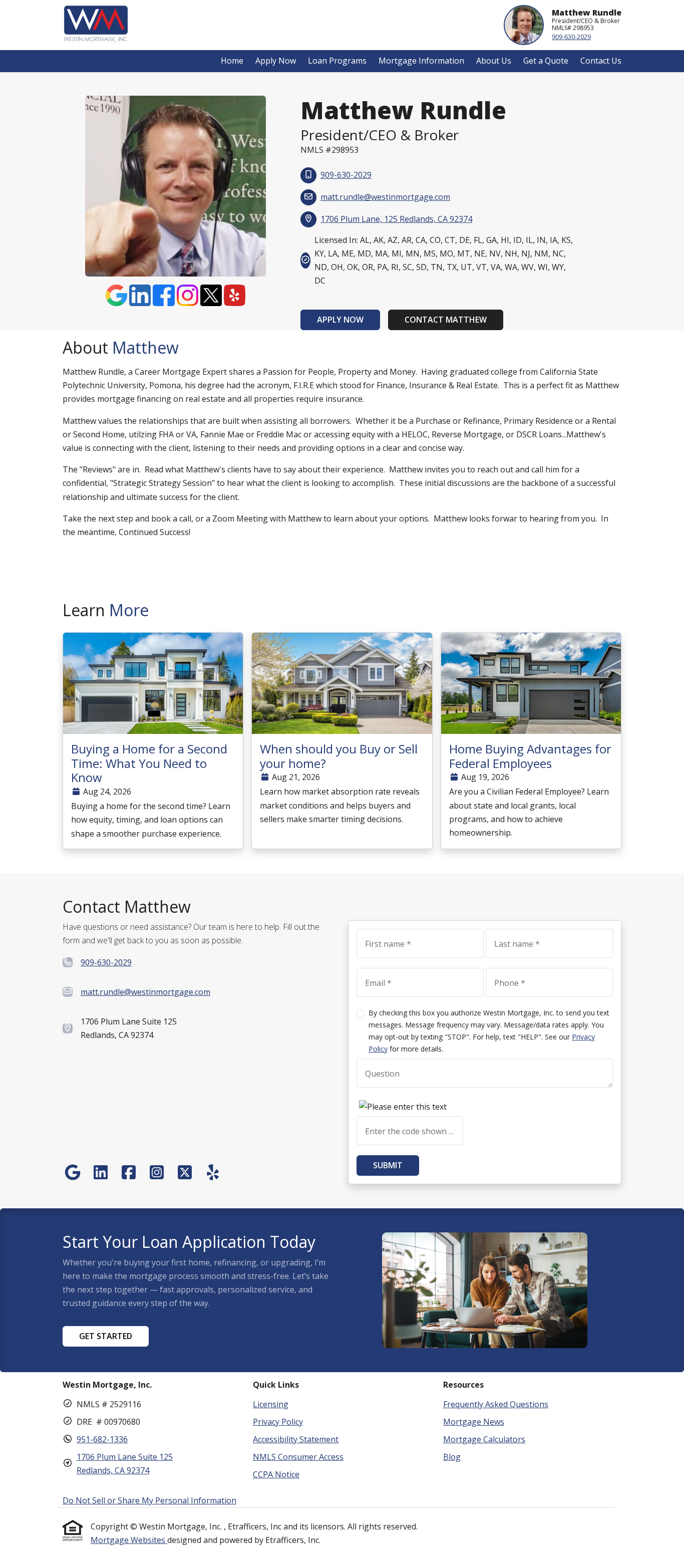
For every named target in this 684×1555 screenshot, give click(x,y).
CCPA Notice (276, 1474)
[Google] (117, 291)
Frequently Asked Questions (495, 1404)
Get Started (105, 1336)
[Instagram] (188, 291)
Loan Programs (337, 60)
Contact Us (600, 60)
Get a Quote (545, 60)
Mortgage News (473, 1421)
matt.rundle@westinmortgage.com (385, 196)
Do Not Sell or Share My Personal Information (149, 1500)
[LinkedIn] (141, 291)
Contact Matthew (446, 319)
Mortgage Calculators (484, 1439)
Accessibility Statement (295, 1439)
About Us (493, 60)
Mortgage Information (421, 60)
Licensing (270, 1404)
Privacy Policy (278, 1421)
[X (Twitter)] (212, 291)
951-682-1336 (102, 1439)
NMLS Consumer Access (298, 1456)
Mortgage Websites (129, 1539)
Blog (452, 1456)
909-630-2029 (571, 37)
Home (232, 60)
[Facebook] (164, 291)
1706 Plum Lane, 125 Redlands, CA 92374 (396, 218)
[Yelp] (234, 291)
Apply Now (275, 60)
